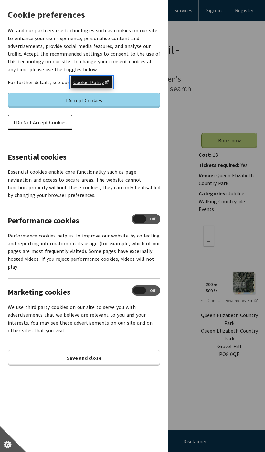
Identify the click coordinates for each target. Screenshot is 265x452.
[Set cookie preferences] (13, 439)
